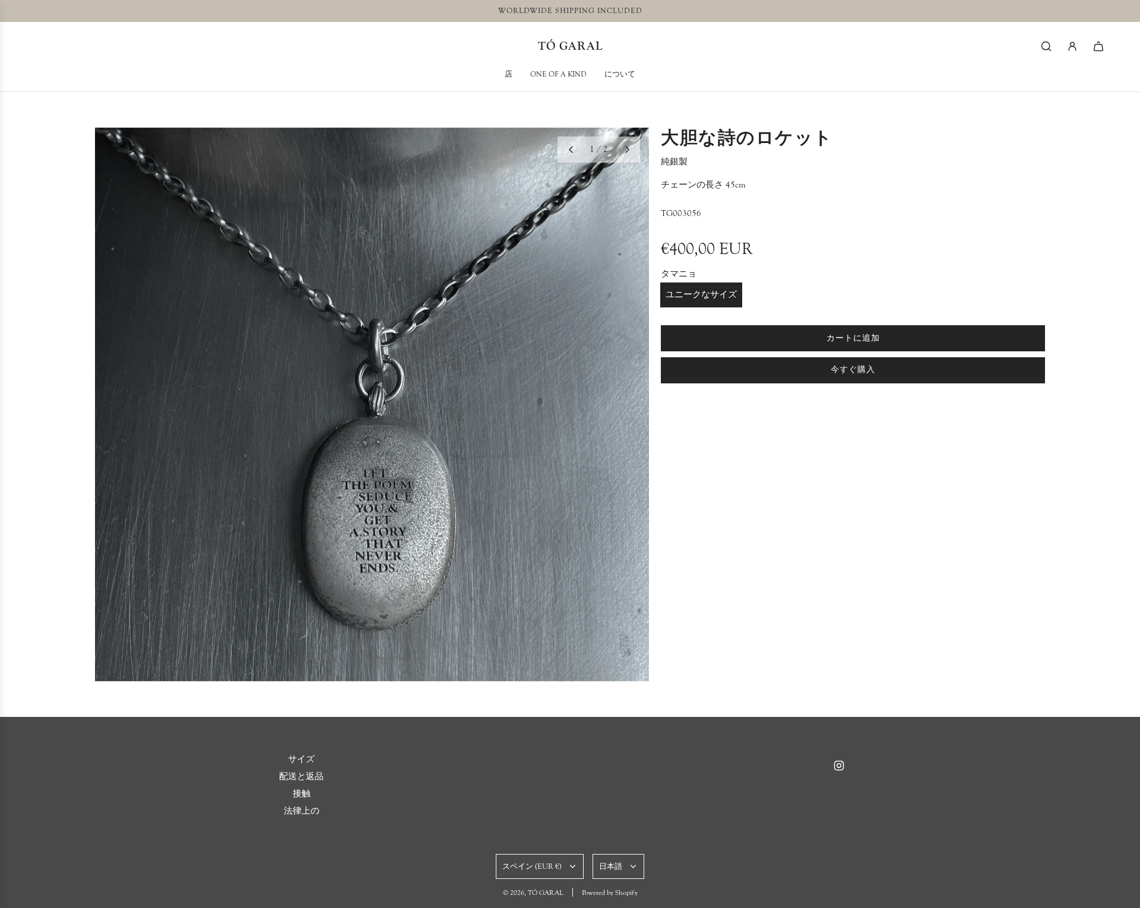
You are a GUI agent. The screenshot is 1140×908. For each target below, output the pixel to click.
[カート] (1098, 46)
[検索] (1046, 46)
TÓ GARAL (570, 46)
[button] (571, 149)
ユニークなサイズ (701, 295)
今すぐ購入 (853, 369)
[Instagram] (839, 766)
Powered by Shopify (610, 892)
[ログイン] (1072, 46)
